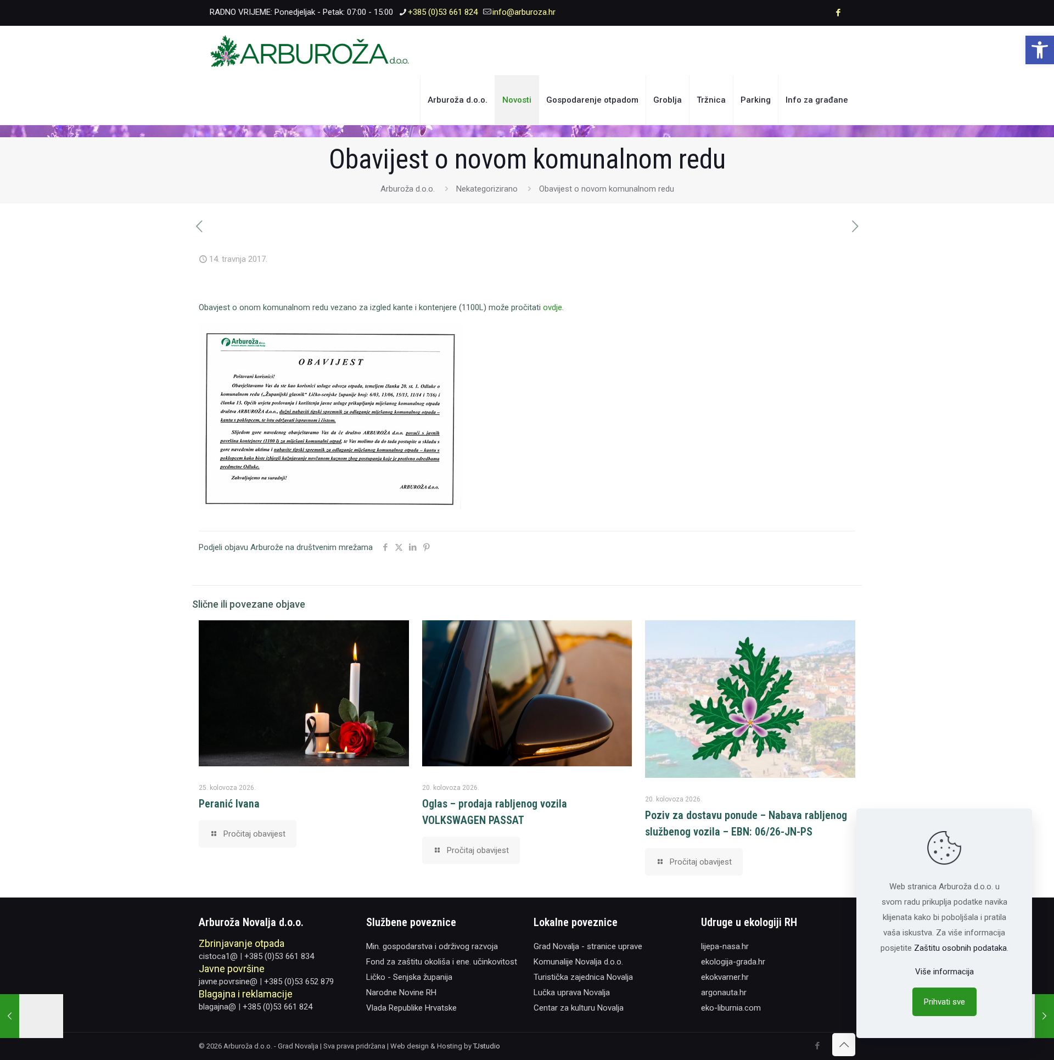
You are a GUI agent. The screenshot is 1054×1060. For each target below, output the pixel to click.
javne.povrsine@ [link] (228, 981)
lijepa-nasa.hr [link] (725, 946)
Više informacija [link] (944, 972)
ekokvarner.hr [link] (725, 977)
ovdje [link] (552, 307)
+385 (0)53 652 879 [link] (299, 981)
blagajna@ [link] (217, 1007)
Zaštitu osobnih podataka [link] (960, 948)
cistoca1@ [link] (218, 956)
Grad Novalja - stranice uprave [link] (588, 946)
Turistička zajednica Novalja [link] (583, 977)
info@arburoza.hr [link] (524, 12)
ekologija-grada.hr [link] (733, 962)
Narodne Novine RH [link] (401, 992)
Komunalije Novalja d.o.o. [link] (578, 962)
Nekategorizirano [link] (487, 189)
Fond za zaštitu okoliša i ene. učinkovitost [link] (441, 962)
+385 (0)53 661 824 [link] (443, 12)
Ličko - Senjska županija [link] (409, 977)
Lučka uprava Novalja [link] (572, 992)
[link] (1039, 50)
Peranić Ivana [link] (229, 803)
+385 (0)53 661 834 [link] (279, 956)
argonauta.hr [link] (724, 992)
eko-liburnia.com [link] (731, 1008)
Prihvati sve (944, 1002)
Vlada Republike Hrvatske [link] (411, 1008)
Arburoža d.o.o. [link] (407, 189)
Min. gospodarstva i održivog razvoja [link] (432, 946)
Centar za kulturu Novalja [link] (579, 1008)
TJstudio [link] (486, 1046)
